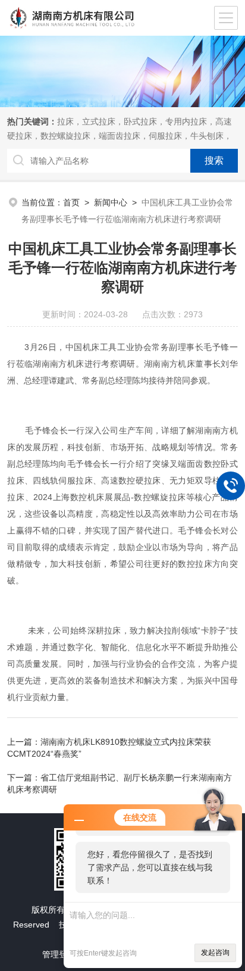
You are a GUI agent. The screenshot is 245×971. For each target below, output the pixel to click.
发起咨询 (215, 952)
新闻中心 (110, 202)
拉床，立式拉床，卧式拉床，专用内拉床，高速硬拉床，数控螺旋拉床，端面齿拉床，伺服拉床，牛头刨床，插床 (119, 136)
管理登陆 (59, 954)
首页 (71, 202)
